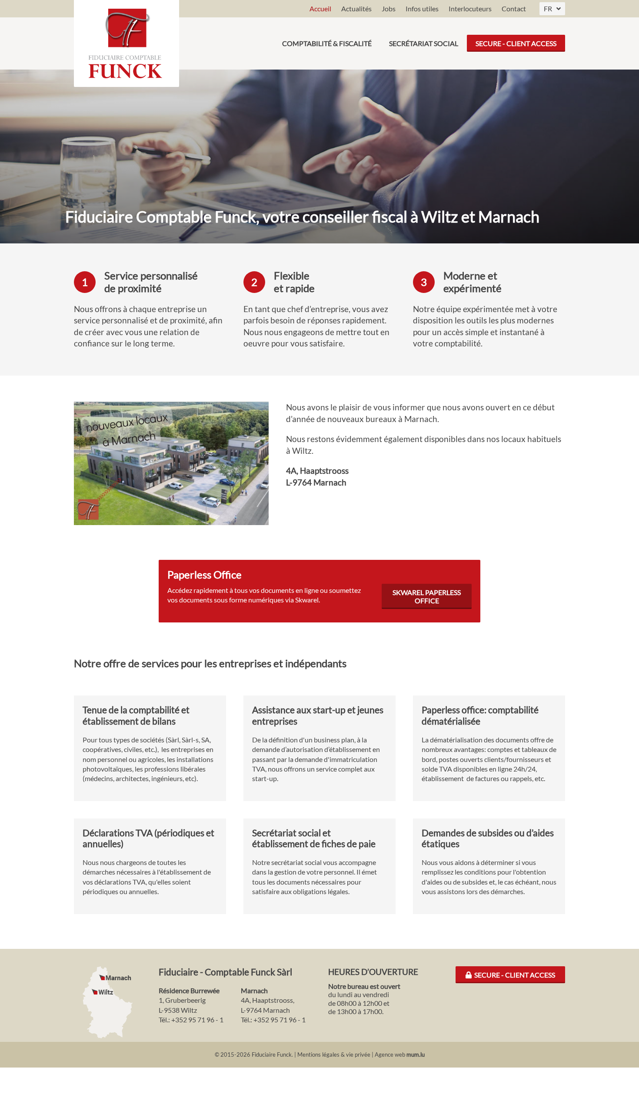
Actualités (356, 8)
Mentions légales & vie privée (333, 1054)
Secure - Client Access (516, 43)
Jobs (389, 8)
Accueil (320, 8)
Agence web (390, 1054)
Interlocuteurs (470, 8)
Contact (514, 8)
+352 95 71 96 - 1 (197, 1019)
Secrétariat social (423, 43)
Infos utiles (422, 8)
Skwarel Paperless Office (427, 596)
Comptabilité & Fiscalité (327, 43)
